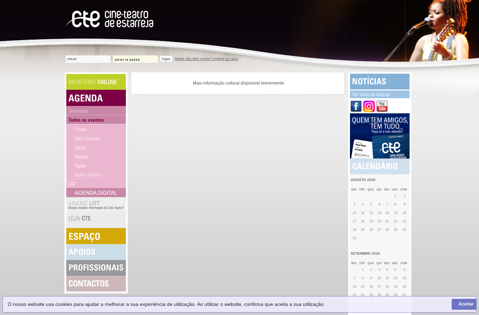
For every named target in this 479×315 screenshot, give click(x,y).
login (166, 59)
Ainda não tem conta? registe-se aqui (206, 58)
